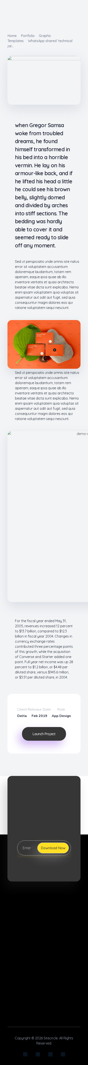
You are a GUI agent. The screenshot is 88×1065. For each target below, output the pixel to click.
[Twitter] (63, 1054)
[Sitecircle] (45, 904)
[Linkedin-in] (38, 1054)
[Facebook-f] (50, 1054)
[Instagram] (25, 1054)
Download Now (53, 848)
